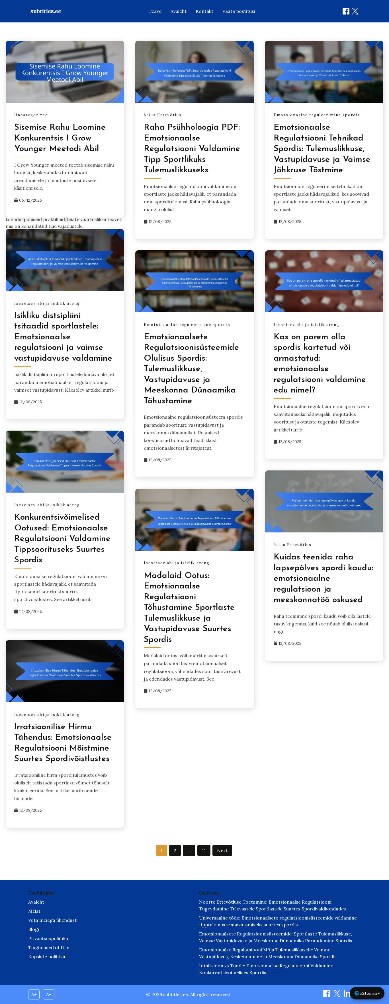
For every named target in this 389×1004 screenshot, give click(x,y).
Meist (34, 911)
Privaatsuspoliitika (48, 938)
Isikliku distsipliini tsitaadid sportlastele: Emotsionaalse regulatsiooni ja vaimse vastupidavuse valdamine (63, 337)
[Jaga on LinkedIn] (348, 995)
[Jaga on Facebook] (346, 11)
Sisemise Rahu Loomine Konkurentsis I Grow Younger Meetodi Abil (60, 138)
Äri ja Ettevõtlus (163, 115)
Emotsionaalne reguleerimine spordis (317, 115)
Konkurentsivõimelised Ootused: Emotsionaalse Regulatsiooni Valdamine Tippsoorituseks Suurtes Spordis (62, 539)
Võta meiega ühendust (52, 920)
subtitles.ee (45, 11)
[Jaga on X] (337, 995)
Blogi (33, 929)
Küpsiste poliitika (46, 956)
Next (222, 850)
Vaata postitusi (238, 11)
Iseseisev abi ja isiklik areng (47, 303)
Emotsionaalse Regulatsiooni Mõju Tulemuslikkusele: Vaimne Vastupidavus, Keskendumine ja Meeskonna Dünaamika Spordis (268, 953)
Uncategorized (31, 115)
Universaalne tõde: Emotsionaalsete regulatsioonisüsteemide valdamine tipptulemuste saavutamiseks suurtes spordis (278, 921)
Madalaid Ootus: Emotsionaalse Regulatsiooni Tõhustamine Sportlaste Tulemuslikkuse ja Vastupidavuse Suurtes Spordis (189, 607)
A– (49, 994)
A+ (34, 994)
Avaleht (179, 11)
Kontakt (204, 11)
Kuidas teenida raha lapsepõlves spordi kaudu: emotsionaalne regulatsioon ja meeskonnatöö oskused (323, 578)
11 (204, 850)
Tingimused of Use (48, 947)
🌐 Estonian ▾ (367, 993)
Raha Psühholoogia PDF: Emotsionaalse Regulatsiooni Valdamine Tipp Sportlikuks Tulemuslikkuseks (192, 149)
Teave (155, 11)
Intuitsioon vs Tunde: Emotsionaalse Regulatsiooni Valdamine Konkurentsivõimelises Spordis (266, 969)
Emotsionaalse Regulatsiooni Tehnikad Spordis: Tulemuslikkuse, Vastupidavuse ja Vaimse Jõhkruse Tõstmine (322, 149)
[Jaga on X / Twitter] (355, 11)
